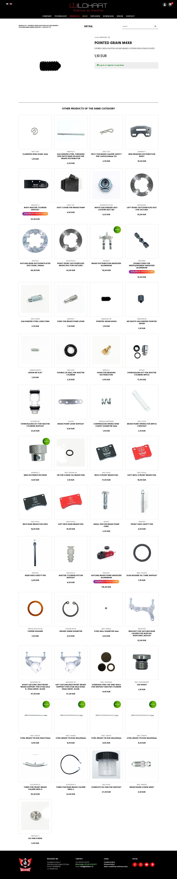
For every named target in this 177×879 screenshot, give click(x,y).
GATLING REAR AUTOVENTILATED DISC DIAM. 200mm (35, 264)
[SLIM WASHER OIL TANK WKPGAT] (142, 553)
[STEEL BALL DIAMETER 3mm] (106, 609)
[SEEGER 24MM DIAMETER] (71, 609)
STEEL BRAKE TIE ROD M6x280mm (71, 738)
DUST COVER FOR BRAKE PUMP (71, 207)
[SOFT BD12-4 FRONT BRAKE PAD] (142, 452)
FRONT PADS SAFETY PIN (142, 524)
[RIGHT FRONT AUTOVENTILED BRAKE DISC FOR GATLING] (71, 241)
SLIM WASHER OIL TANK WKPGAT (141, 575)
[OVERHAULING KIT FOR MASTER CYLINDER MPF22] (142, 350)
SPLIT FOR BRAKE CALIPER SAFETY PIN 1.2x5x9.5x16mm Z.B (106, 155)
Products (75, 16)
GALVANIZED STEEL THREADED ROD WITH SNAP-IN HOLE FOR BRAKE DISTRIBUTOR (71, 156)
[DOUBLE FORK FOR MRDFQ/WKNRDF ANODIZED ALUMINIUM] (142, 241)
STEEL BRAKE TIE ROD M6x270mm (35, 738)
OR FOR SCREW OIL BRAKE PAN (71, 475)
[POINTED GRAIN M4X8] (106, 299)
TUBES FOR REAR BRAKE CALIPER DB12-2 (70, 788)
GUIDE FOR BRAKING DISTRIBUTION (106, 373)
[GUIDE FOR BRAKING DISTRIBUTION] (106, 350)
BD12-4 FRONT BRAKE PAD (106, 475)
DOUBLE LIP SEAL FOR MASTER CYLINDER (70, 373)
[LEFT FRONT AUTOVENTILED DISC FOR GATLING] (142, 185)
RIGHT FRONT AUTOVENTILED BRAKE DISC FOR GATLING (70, 264)
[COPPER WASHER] (35, 609)
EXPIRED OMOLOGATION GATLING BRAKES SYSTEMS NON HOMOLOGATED (38, 26)
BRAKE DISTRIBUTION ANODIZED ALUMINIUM (106, 264)
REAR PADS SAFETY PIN (35, 575)
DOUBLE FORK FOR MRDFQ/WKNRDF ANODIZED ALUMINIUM (142, 265)
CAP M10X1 (142, 684)
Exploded (95, 16)
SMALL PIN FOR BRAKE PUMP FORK (106, 525)
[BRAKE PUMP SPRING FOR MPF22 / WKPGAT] (142, 401)
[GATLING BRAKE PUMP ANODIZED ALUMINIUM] (106, 553)
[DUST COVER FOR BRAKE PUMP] (71, 185)
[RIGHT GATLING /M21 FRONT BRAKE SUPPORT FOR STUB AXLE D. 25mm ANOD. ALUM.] (35, 662)
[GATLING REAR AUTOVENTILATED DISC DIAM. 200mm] (35, 241)
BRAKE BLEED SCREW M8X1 (142, 787)
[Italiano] (7, 4)
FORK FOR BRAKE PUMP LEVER (70, 321)
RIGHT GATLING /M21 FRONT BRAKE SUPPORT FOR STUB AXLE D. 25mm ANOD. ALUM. (35, 687)
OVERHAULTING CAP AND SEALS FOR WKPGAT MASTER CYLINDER (106, 685)
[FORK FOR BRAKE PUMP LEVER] (71, 299)
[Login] (165, 5)
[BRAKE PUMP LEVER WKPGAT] (71, 401)
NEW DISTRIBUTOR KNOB (35, 475)
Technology (60, 16)
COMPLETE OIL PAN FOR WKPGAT (106, 787)
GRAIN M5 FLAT (35, 372)
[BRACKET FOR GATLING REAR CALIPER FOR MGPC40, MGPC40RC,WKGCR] (142, 609)
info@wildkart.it (86, 866)
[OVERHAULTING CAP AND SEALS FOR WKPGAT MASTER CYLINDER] (106, 662)
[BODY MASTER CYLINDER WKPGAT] (35, 185)
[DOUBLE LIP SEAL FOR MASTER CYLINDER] (71, 350)
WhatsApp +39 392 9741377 (86, 864)
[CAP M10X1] (142, 662)
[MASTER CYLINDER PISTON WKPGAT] (71, 553)
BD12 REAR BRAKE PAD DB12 (35, 524)
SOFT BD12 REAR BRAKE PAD (70, 524)
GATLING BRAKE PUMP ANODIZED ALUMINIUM (106, 576)
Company (47, 16)
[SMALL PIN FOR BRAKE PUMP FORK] (106, 501)
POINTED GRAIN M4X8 (106, 321)
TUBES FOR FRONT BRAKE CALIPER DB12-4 (35, 788)
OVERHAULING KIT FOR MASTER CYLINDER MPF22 (141, 373)
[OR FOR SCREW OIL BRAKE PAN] (71, 452)
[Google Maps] (152, 865)
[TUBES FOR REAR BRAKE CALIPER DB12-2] (71, 764)
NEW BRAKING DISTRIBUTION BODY (141, 155)
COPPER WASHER (35, 631)
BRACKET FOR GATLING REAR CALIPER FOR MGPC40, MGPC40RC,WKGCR (142, 633)
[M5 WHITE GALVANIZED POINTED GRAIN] (142, 299)
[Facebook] (135, 865)
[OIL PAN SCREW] (35, 816)
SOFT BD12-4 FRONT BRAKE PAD (141, 475)
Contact (130, 16)
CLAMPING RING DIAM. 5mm (35, 154)
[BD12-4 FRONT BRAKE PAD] (106, 452)
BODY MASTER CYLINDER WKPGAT (35, 208)
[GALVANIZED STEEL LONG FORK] (35, 299)
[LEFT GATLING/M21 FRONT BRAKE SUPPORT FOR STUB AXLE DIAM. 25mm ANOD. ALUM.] (71, 662)
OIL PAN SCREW (35, 838)
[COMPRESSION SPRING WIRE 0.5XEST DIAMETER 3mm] (106, 401)
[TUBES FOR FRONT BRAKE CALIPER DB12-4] (35, 764)
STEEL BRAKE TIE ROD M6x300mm (106, 738)
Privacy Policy (109, 864)
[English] (11, 4)
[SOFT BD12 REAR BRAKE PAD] (71, 501)
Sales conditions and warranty (116, 866)
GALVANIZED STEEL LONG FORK (35, 321)
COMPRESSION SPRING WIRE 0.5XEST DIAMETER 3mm (106, 425)
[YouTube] (146, 865)
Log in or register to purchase (111, 65)
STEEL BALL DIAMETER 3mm (106, 631)
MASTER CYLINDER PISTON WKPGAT (71, 576)
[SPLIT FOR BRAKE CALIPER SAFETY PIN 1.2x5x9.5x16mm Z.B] (106, 131)
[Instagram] (141, 865)
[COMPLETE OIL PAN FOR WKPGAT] (106, 764)
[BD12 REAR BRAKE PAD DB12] (35, 501)
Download (108, 16)
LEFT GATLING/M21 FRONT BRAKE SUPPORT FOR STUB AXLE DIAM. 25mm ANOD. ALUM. (71, 687)
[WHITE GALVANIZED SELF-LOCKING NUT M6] (106, 185)
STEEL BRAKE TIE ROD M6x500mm (142, 738)
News (85, 16)
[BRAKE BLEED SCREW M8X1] (142, 764)
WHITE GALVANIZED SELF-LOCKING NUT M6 (106, 208)
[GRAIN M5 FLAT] (35, 350)
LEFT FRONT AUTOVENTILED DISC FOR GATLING (142, 208)
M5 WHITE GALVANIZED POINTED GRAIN (142, 322)
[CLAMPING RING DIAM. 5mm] (35, 131)
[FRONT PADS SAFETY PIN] (142, 501)
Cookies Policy (109, 862)
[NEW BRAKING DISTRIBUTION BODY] (142, 131)
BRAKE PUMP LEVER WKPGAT (71, 424)
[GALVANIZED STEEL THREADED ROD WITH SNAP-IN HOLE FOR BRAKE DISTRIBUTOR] (71, 131)
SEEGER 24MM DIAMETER (70, 631)
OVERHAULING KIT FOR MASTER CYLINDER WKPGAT (35, 425)
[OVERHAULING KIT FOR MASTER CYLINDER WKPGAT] (35, 401)
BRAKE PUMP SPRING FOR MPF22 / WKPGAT (142, 425)
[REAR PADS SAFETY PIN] (35, 553)
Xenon (120, 16)
